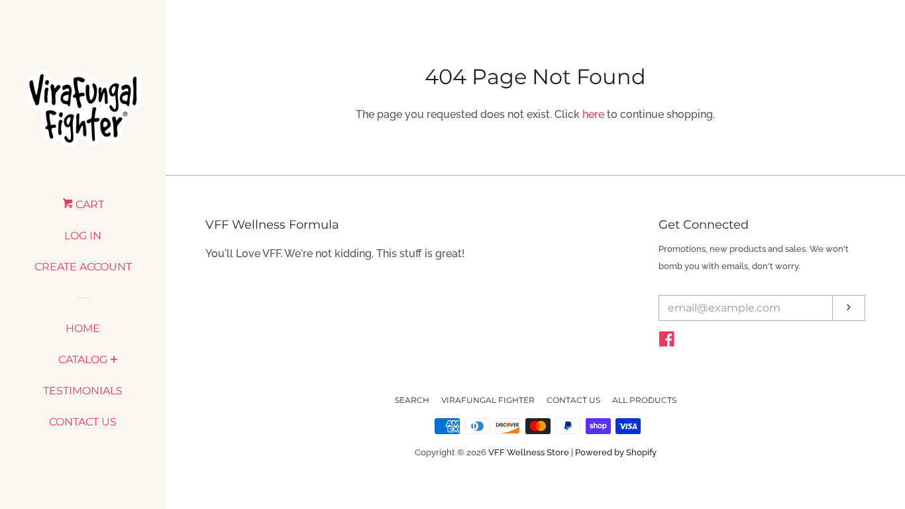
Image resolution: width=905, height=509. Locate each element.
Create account (83, 266)
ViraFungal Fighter (488, 400)
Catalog (82, 359)
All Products (644, 400)
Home (83, 328)
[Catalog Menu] (113, 360)
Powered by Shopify (616, 452)
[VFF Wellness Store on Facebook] (667, 341)
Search (412, 400)
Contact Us (83, 422)
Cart (88, 204)
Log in (82, 235)
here (593, 114)
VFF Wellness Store (528, 452)
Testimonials (83, 390)
